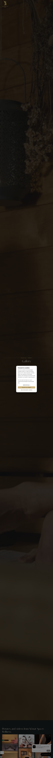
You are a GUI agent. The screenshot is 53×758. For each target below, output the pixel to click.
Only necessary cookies (26, 390)
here (19, 382)
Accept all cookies (26, 387)
